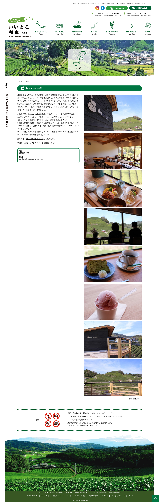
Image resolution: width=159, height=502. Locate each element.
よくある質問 (116, 496)
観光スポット (57, 496)
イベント (68, 496)
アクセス (105, 496)
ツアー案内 (45, 496)
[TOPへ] (155, 498)
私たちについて (32, 496)
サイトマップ (128, 496)
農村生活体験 (93, 496)
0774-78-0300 (139, 13)
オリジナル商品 (80, 496)
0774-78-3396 (111, 13)
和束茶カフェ (135, 399)
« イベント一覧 (23, 82)
